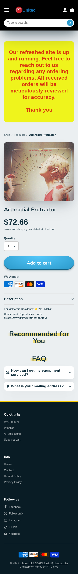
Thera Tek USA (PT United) (36, 563)
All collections (12, 433)
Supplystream (12, 439)
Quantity (9, 238)
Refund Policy (12, 476)
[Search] (70, 23)
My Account (11, 421)
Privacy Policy (13, 482)
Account (64, 10)
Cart (72, 10)
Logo (25, 10)
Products (19, 134)
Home (8, 464)
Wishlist (9, 427)
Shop (7, 134)
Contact (9, 470)
